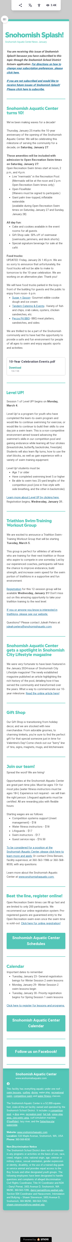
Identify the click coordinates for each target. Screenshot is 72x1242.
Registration (14, 589)
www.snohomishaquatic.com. (36, 876)
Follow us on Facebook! (36, 1051)
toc (4, 19)
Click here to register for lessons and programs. (36, 1005)
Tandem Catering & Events (28, 306)
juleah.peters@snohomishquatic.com (29, 626)
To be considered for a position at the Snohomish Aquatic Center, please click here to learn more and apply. (35, 852)
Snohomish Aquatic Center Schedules (36, 941)
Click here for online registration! (41, 923)
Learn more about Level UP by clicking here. (33, 497)
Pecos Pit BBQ (21, 318)
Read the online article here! (42, 693)
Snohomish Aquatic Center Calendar (36, 1023)
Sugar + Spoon (21, 297)
